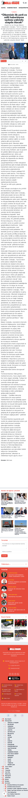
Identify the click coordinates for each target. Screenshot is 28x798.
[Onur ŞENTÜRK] (4, 595)
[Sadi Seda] (4, 581)
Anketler (8, 777)
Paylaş (4, 60)
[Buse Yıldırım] (4, 609)
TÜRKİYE (14, 12)
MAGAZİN (10, 755)
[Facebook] (10, 674)
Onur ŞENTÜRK (12, 594)
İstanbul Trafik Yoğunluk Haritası (6, 690)
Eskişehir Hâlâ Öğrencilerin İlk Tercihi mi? (16, 610)
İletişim (7, 781)
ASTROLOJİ (11, 731)
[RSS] (18, 674)
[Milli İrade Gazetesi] (10, 3)
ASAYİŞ (3, 7)
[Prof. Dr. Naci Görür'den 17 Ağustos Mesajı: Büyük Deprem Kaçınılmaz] (7, 496)
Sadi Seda (11, 580)
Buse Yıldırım (12, 607)
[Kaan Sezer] (4, 602)
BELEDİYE (10, 733)
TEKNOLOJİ (11, 728)
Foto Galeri (8, 766)
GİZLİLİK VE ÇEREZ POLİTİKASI (9, 703)
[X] (12, 674)
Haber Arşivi (7, 698)
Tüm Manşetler (7, 693)
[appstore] (14, 679)
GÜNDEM (10, 726)
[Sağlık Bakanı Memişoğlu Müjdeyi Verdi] (21, 510)
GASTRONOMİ (11, 748)
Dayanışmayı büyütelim (15, 596)
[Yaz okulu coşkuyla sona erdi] (7, 633)
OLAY (9, 759)
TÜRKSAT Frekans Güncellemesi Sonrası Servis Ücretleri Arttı (20, 502)
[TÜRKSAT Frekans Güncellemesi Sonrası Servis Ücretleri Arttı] (21, 496)
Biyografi (8, 775)
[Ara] (23, 3)
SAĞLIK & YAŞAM (12, 722)
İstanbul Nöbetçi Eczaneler (7, 686)
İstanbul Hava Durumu (19, 686)
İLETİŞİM (19, 703)
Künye (7, 779)
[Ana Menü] (25, 3)
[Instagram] (15, 674)
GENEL (9, 750)
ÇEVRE (9, 737)
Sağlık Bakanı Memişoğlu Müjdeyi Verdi (20, 516)
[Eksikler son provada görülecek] (21, 622)
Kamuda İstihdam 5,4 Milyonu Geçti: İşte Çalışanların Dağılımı (6, 516)
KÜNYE (24, 703)
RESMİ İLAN (14, 706)
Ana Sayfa (8, 719)
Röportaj (7, 774)
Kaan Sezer (11, 600)
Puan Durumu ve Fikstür (19, 690)
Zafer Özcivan (12, 573)
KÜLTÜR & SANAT (13, 753)
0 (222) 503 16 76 (15, 665)
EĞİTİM (9, 742)
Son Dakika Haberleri (18, 694)
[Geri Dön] (4, 794)
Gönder (4, 555)
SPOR (9, 761)
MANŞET (10, 757)
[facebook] (8, 715)
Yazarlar (7, 770)
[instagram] (22, 715)
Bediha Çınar (12, 586)
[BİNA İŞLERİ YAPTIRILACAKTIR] (7, 622)
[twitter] (15, 715)
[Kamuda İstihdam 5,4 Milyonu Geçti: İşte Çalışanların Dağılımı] (7, 510)
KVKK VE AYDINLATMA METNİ (9, 705)
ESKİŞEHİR (10, 744)
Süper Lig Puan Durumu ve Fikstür (17, 790)
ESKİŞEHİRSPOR (12, 746)
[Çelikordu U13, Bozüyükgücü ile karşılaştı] (21, 633)
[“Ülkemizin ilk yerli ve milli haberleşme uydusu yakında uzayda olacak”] (14, 51)
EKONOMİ (10, 724)
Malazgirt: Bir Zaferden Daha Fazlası (16, 589)
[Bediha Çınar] (4, 588)
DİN (8, 739)
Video (7, 768)
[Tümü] (26, 564)
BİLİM (9, 735)
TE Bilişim (17, 710)
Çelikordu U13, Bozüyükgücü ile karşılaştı (19, 639)
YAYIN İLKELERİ (22, 705)
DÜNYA (9, 741)
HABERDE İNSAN (12, 7)
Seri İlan (7, 772)
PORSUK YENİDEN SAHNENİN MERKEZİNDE (17, 582)
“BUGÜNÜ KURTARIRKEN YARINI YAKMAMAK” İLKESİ (16, 575)
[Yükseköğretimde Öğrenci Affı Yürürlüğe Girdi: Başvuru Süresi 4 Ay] (7, 523)
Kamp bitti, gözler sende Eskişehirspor (15, 603)
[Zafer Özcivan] (4, 574)
